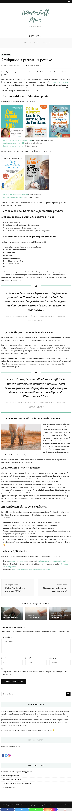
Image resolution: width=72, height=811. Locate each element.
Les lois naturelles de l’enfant (13, 146)
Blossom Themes (49, 805)
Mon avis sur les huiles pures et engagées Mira (18, 772)
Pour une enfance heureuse (13, 197)
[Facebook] (7, 809)
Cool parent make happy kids (13, 143)
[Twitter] (22, 809)
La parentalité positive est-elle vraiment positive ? (31, 570)
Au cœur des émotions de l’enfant (15, 195)
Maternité (6, 54)
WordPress (66, 805)
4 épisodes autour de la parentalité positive (53, 561)
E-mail (28, 658)
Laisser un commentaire (35, 65)
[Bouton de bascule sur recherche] (69, 2)
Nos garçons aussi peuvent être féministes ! (59, 616)
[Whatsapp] (36, 809)
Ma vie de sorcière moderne (12, 779)
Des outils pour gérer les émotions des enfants (18, 783)
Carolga (5, 65)
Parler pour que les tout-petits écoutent (17, 140)
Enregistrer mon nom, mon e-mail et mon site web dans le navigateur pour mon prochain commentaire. (34, 673)
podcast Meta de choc (17, 561)
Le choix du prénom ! (33, 617)
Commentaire (6, 637)
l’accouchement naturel (61, 82)
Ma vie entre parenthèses (10, 617)
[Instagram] (9, 755)
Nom (3, 658)
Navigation (36, 36)
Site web (52, 658)
